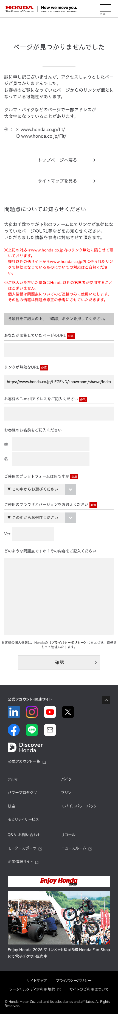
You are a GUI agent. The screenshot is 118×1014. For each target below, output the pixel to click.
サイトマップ (37, 981)
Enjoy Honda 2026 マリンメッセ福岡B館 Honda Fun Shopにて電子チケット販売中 (59, 953)
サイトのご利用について (89, 989)
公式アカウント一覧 (24, 761)
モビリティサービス (23, 819)
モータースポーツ (22, 848)
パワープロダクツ (22, 793)
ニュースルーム (73, 848)
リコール (68, 835)
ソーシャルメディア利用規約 (32, 989)
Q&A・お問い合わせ (24, 835)
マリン (66, 793)
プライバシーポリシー (73, 981)
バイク (66, 779)
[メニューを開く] (106, 9)
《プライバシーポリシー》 (67, 642)
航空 (11, 806)
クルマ (13, 779)
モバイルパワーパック (79, 806)
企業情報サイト (20, 862)
